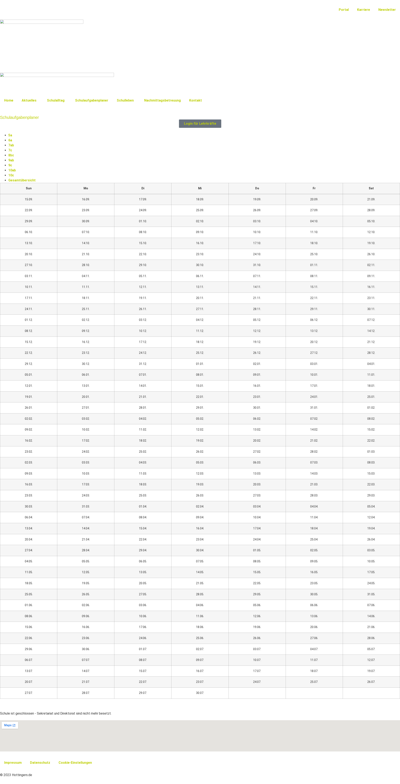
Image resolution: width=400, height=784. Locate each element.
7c (10, 150)
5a (10, 135)
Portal (344, 10)
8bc (11, 155)
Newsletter (387, 10)
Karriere (363, 10)
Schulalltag (56, 100)
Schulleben (125, 100)
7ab (11, 145)
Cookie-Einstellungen (75, 763)
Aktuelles (29, 100)
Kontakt (195, 100)
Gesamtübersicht (22, 180)
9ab (11, 160)
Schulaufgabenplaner (91, 100)
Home (8, 100)
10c (11, 175)
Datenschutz (40, 763)
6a (10, 140)
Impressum (13, 763)
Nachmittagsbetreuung (162, 100)
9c (10, 165)
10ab (12, 170)
